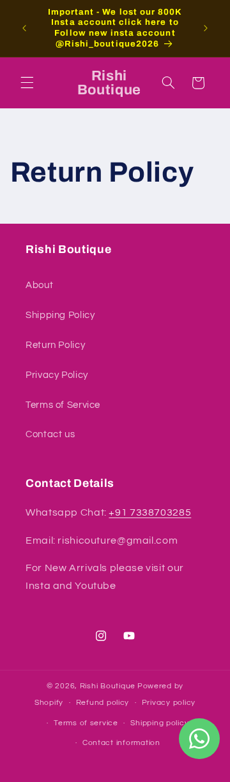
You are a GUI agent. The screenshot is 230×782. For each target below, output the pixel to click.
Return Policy (55, 345)
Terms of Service (63, 405)
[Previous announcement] (24, 28)
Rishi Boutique (107, 686)
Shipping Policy (60, 315)
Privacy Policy (57, 375)
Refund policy (103, 702)
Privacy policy (168, 702)
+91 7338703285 (150, 512)
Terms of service (86, 723)
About (39, 285)
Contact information (121, 742)
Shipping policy (159, 723)
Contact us (50, 434)
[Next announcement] (206, 28)
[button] (27, 83)
